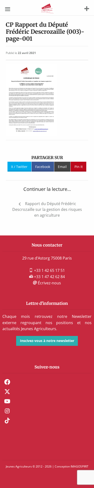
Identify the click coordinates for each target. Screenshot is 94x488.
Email (62, 166)
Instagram (7, 411)
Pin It (78, 166)
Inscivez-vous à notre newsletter (47, 340)
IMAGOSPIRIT (79, 466)
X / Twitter (19, 166)
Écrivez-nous (49, 283)
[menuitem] (47, 382)
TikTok (7, 420)
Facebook (42, 166)
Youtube (7, 401)
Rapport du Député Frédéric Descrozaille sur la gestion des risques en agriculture (47, 209)
